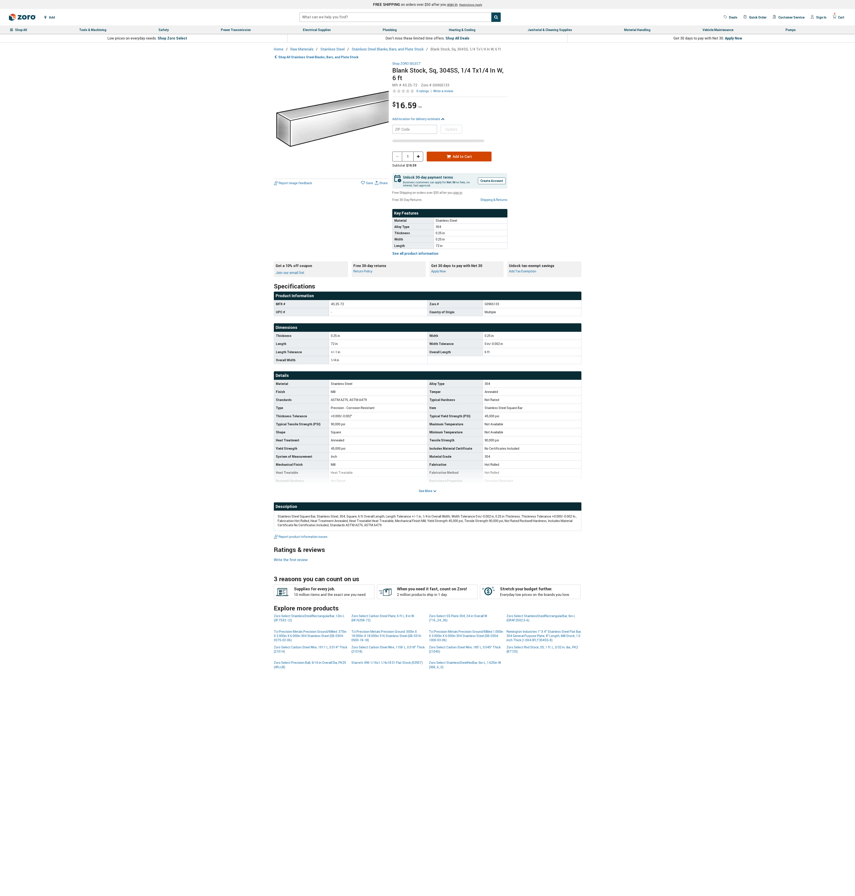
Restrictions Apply (470, 4)
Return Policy (362, 271)
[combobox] (400, 17)
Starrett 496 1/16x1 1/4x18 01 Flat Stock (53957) (387, 662)
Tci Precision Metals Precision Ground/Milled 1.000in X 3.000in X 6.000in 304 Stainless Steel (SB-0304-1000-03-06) (466, 635)
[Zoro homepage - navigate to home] (22, 17)
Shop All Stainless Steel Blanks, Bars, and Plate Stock (318, 57)
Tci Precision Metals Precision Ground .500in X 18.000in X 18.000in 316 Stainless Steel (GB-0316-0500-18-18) (386, 635)
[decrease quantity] (397, 156)
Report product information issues (303, 537)
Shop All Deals (457, 38)
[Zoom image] (331, 119)
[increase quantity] (418, 156)
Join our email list (290, 272)
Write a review (443, 91)
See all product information (415, 253)
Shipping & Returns (493, 200)
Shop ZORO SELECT (406, 64)
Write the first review (291, 559)
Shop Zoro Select (172, 38)
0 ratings (422, 91)
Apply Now (733, 38)
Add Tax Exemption (522, 271)
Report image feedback (295, 183)
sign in (452, 4)
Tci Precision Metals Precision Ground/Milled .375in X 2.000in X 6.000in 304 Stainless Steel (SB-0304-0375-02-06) (310, 635)
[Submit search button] (496, 17)
